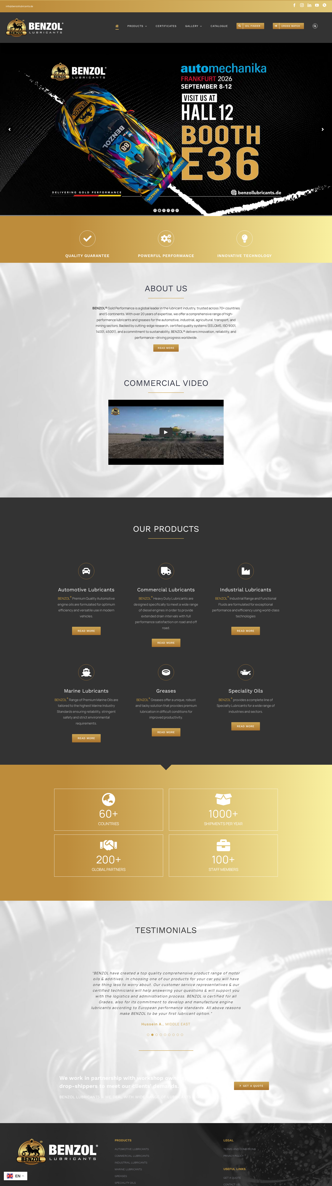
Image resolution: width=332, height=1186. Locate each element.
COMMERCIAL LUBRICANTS (132, 1155)
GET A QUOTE (232, 1177)
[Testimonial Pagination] (148, 1035)
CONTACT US (231, 1184)
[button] (315, 26)
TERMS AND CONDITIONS (239, 1149)
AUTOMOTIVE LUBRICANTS (132, 1149)
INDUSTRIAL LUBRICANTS (131, 1162)
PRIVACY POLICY (233, 1155)
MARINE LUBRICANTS (128, 1169)
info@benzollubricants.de (19, 6)
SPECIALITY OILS (125, 1182)
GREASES (121, 1176)
